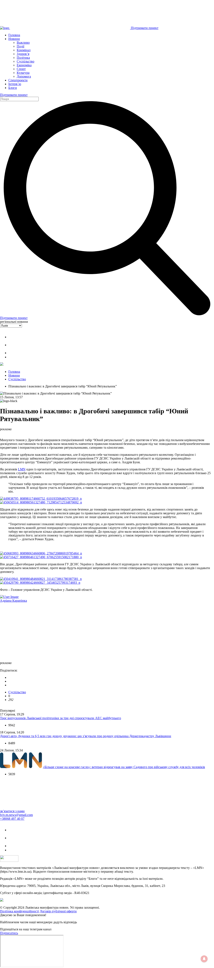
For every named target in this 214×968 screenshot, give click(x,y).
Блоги (12, 87)
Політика (23, 57)
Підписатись (9, 933)
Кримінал (24, 50)
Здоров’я (23, 54)
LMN (21, 469)
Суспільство (25, 61)
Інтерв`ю (14, 84)
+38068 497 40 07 (12, 818)
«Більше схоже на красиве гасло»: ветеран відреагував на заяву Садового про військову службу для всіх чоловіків (124, 767)
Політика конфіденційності (19, 911)
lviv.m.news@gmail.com (16, 815)
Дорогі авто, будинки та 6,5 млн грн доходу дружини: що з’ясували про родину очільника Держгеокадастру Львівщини (85, 736)
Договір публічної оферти (58, 911)
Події (20, 46)
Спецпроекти (18, 80)
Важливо (23, 42)
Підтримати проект (144, 28)
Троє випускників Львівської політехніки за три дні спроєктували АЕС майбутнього (60, 718)
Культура (23, 72)
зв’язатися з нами (12, 811)
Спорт (21, 69)
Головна (14, 35)
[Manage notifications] (204, 958)
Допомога (24, 76)
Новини (14, 39)
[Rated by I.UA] (9, 860)
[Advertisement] (107, 632)
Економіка (24, 65)
